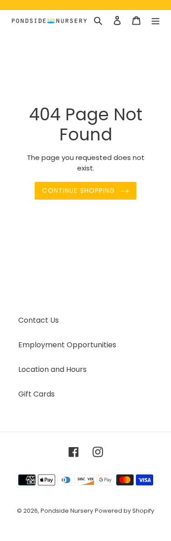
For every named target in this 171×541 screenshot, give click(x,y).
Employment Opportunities (67, 345)
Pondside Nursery (67, 510)
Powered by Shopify (124, 510)
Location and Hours (52, 369)
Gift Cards (36, 394)
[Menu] (155, 20)
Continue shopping (78, 190)
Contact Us (38, 320)
